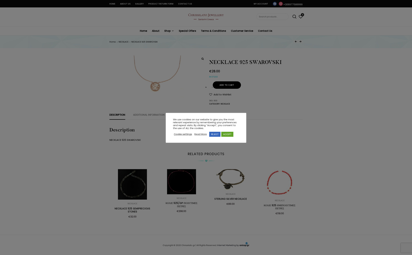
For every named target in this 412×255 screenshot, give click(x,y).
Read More (200, 134)
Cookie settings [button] (183, 134)
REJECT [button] (215, 134)
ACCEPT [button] (227, 134)
